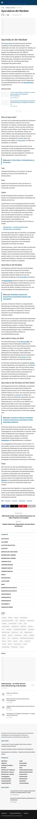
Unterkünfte (5, 604)
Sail (9, 638)
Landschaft (17, 395)
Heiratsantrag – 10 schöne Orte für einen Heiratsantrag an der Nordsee (13, 684)
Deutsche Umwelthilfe (7, 620)
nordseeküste (18, 635)
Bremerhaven (23, 617)
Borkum (10, 617)
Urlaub (25, 644)
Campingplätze (6, 561)
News (3, 584)
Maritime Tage (6, 632)
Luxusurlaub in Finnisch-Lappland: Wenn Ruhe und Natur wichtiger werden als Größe (22, 791)
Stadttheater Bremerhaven (26, 638)
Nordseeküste (24, 277)
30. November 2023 (16, 15)
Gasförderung (15, 626)
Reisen (4, 638)
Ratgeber (29, 500)
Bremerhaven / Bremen (8, 555)
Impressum (4, 813)
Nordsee (6, 43)
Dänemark (22, 620)
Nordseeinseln (6, 594)
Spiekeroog (15, 638)
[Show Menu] (2, 2)
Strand (4, 641)
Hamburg (30, 626)
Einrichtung (23, 357)
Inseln (3, 574)
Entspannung (30, 620)
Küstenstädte (5, 578)
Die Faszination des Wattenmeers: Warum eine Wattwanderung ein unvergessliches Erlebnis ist (22, 102)
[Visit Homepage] (16, 2)
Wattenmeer (15, 647)
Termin (9, 641)
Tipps (21, 641)
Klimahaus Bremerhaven (20, 629)
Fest (25, 623)
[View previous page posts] (17, 111)
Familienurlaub (12, 623)
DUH (17, 620)
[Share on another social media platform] (32, 506)
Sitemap (26, 813)
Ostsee (25, 635)
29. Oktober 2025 (15, 97)
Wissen (22, 647)
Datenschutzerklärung (15, 813)
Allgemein (4, 542)
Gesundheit (21, 140)
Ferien (20, 623)
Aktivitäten (19, 7)
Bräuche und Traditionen (9, 552)
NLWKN (4, 635)
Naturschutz (15, 632)
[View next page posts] (20, 111)
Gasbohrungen (5, 626)
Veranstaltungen (7, 607)
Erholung (14, 500)
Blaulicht (4, 548)
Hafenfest (23, 626)
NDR (21, 632)
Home (2, 7)
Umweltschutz (17, 644)
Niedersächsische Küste (9, 587)
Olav (8, 15)
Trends (4, 644)
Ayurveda (7, 500)
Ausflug (4, 617)
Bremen (16, 617)
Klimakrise (31, 629)
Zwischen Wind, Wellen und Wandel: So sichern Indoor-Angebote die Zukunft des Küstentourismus (22, 94)
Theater (15, 641)
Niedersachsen (28, 632)
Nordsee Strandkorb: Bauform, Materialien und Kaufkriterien (17, 749)
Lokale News (5, 581)
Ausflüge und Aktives (10, 7)
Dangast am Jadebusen (12, 693)
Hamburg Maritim (6, 568)
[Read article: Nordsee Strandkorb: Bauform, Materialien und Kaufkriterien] (5, 800)
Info (3, 629)
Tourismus (27, 641)
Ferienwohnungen (7, 564)
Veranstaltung (5, 647)
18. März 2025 (14, 106)
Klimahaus (9, 629)
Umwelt (10, 644)
